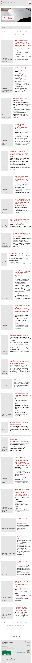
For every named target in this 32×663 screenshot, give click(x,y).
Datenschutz (9, 647)
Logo (13, 647)
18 (23, 34)
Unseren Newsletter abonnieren (24, 647)
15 (15, 34)
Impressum (4, 647)
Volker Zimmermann (22, 566)
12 (7, 34)
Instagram (28, 645)
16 (18, 34)
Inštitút (4, 27)
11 (28, 32)
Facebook (28, 642)
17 (20, 34)
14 (12, 34)
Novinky (8, 27)
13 (10, 34)
